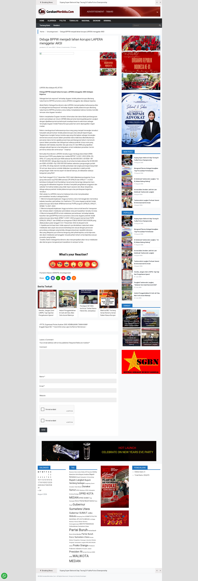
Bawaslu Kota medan (75, 472)
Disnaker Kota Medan (75, 487)
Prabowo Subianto (75, 548)
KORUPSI (56, 273)
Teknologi (73, 21)
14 (47, 480)
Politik (62, 21)
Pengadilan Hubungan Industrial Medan (85, 540)
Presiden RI (75, 551)
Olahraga (52, 21)
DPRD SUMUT (84, 498)
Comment (43, 347)
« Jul (39, 490)
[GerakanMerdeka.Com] (56, 12)
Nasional (86, 21)
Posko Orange (80, 545)
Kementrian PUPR (46, 156)
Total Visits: (139, 475)
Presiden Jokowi (86, 548)
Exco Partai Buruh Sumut (84, 501)
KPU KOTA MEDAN (83, 519)
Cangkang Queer (90, 483)
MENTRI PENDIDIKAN (86, 524)
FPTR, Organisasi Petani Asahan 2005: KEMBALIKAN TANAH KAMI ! (64, 324)
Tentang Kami (45, 25)
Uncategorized (52, 32)
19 (43, 482)
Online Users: (139, 472)
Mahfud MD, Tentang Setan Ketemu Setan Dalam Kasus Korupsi (108, 313)
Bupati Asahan (84, 474)
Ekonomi (96, 21)
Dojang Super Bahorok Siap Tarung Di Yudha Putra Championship (83, 2)
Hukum (49, 273)
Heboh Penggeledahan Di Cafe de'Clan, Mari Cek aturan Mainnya (67, 313)
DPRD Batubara (80, 490)
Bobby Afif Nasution (86, 472)
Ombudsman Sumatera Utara (79, 526)
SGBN (93, 552)
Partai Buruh (78, 530)
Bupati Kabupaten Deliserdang (85, 477)
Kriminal (107, 21)
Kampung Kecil (81, 516)
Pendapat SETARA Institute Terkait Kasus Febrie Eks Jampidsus (88, 308)
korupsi (70, 133)
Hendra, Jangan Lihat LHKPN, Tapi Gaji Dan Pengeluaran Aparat (46, 313)
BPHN (77, 474)
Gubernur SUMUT (78, 513)
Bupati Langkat (76, 480)
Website (42, 396)
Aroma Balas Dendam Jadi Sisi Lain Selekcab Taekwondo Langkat (150, 342)
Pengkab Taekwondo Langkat (77, 542)
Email (42, 386)
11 (41, 480)
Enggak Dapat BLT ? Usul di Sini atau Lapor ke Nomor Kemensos (62, 327)
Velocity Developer (80, 576)
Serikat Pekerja (87, 552)
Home (42, 21)
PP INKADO (91, 546)
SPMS (70, 556)
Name (42, 377)
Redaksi (57, 25)
